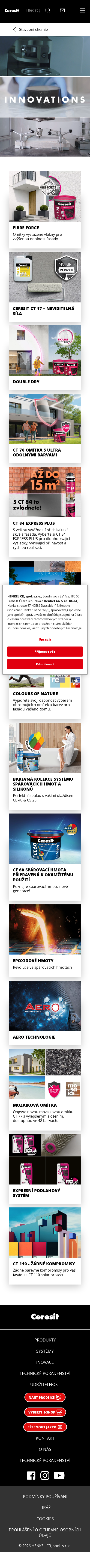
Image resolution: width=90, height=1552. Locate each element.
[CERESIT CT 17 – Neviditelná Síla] (45, 287)
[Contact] (62, 10)
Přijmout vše (45, 651)
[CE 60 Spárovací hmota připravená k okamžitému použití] (45, 857)
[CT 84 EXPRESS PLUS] (45, 512)
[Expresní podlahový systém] (45, 1169)
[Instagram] (45, 1476)
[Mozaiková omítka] (45, 1089)
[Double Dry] (45, 357)
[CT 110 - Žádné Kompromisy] (45, 1246)
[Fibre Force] (45, 209)
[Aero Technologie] (45, 1013)
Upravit (45, 639)
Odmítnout (45, 664)
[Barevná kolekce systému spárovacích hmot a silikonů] (45, 766)
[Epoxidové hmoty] (45, 940)
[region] (45, 630)
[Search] (48, 10)
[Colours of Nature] (45, 678)
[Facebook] (31, 1476)
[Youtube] (59, 1476)
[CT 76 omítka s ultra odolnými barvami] (45, 428)
